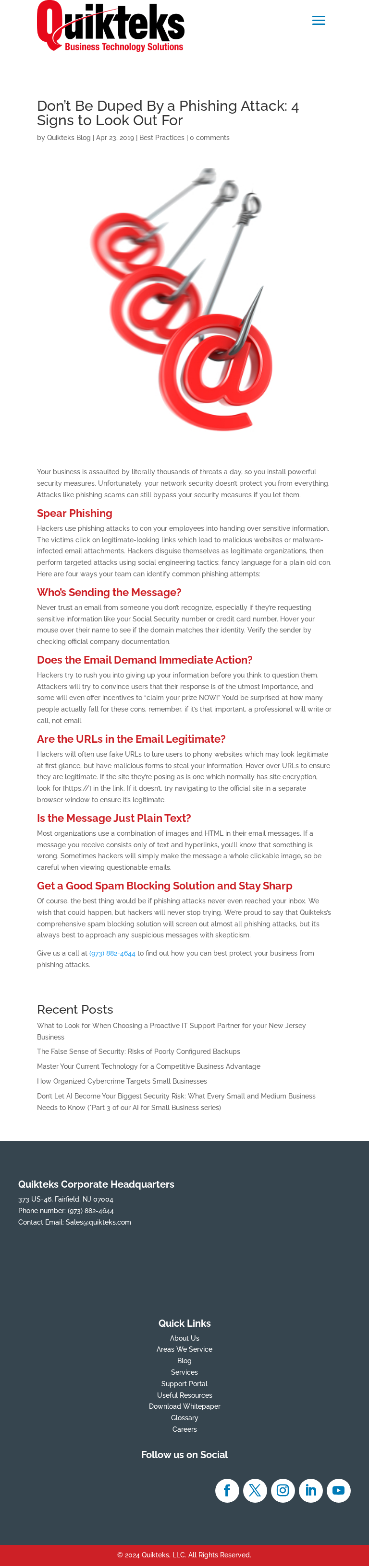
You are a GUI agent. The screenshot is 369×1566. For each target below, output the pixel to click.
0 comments (210, 137)
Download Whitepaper (185, 1406)
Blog (184, 1361)
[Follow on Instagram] (283, 1491)
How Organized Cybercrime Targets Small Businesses (122, 1081)
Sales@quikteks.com (98, 1222)
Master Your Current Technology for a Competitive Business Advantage (148, 1066)
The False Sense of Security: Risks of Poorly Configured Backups (138, 1051)
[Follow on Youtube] (339, 1491)
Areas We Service (184, 1349)
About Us (184, 1338)
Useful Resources (184, 1395)
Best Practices (161, 137)
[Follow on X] (255, 1491)
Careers (184, 1429)
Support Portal (184, 1384)
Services (184, 1372)
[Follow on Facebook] (227, 1491)
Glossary (184, 1418)
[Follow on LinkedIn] (311, 1491)
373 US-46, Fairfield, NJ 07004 (65, 1199)
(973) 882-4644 (112, 953)
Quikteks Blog (69, 137)
